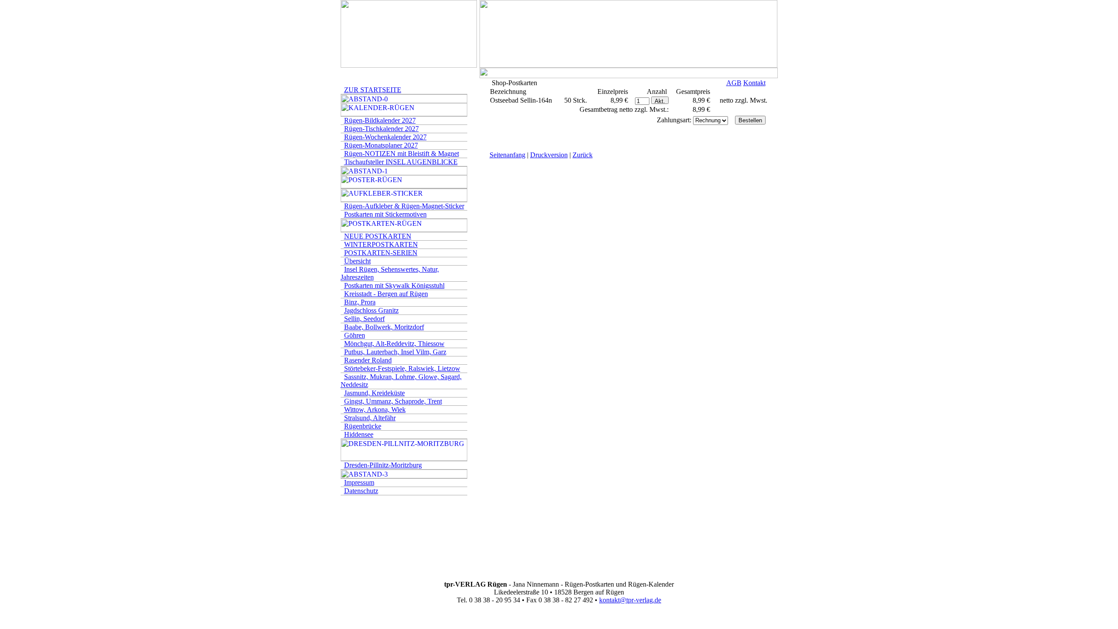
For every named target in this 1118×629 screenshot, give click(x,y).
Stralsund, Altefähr (370, 418)
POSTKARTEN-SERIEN (381, 252)
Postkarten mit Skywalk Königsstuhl (394, 285)
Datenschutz (361, 490)
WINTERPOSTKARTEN (381, 244)
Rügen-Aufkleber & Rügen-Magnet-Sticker (404, 206)
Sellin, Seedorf (364, 318)
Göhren (354, 335)
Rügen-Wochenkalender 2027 (385, 137)
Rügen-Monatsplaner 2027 (381, 145)
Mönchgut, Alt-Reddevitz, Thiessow (394, 343)
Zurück (583, 155)
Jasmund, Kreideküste (374, 393)
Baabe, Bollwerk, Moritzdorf (384, 327)
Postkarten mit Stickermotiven (385, 214)
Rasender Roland (368, 360)
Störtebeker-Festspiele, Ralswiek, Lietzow (402, 368)
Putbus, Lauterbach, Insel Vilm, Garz (395, 352)
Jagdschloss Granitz (371, 310)
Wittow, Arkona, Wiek (375, 409)
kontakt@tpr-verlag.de (630, 600)
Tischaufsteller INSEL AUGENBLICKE (401, 162)
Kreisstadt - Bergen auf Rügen (386, 293)
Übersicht (357, 261)
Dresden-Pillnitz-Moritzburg (383, 465)
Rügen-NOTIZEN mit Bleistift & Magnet (401, 153)
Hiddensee (358, 434)
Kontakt (754, 82)
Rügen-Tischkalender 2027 (381, 128)
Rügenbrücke (362, 426)
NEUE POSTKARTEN (377, 236)
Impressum (359, 482)
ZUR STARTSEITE (372, 89)
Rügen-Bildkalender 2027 (380, 120)
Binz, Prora (360, 302)
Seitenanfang (507, 155)
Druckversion (549, 155)
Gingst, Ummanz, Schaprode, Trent (393, 401)
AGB (734, 82)
